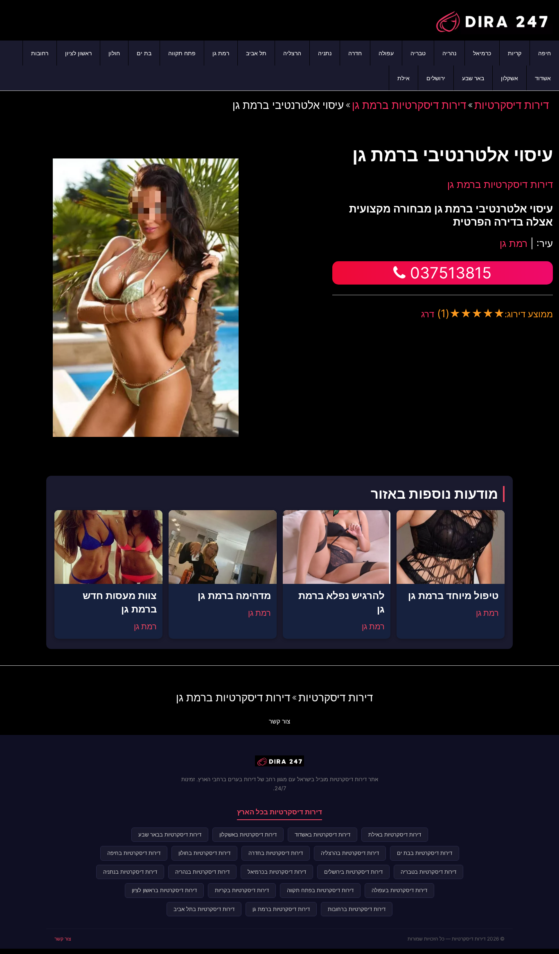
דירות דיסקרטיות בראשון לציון (164, 890)
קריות (514, 53)
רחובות (39, 53)
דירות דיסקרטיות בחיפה (133, 853)
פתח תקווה (182, 53)
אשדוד (543, 78)
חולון (114, 53)
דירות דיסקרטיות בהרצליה (350, 853)
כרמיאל (482, 53)
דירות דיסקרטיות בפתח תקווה (320, 890)
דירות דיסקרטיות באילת (394, 834)
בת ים (144, 53)
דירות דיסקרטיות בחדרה (275, 853)
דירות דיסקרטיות (511, 105)
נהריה (449, 53)
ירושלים (435, 78)
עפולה (386, 53)
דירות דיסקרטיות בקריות (242, 890)
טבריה (418, 53)
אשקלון (509, 78)
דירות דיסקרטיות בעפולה (399, 890)
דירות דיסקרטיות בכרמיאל (277, 871)
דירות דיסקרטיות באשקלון (248, 834)
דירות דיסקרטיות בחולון (204, 853)
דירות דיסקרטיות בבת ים (424, 853)
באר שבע (473, 78)
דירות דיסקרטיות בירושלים (353, 871)
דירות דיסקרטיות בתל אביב (204, 909)
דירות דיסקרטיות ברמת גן (409, 105)
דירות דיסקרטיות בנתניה (130, 871)
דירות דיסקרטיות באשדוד (322, 834)
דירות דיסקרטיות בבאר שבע (169, 834)
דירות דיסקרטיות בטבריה (428, 871)
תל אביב (256, 53)
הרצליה (292, 53)
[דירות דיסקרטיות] (491, 19)
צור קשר (279, 721)
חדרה (355, 53)
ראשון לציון (78, 53)
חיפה (544, 53)
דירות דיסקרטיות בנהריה (202, 871)
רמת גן (220, 53)
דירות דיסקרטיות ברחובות (356, 909)
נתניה (324, 53)
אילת (403, 78)
